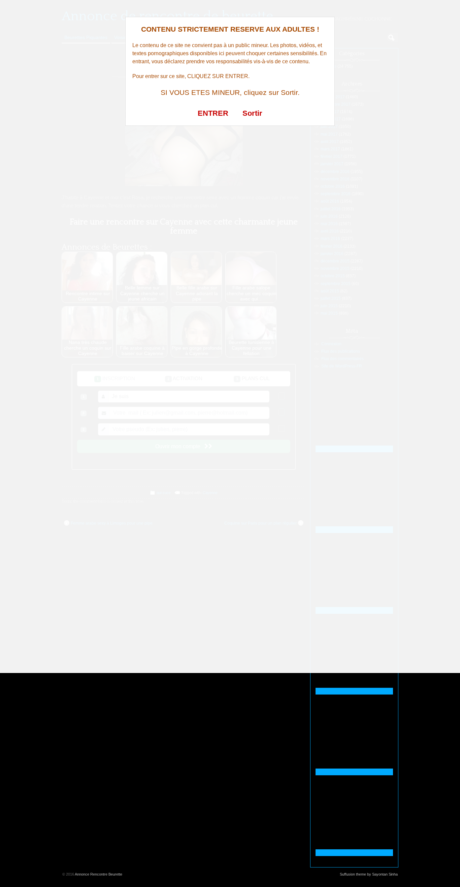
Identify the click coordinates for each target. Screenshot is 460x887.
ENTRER (213, 113)
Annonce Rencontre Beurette (98, 874)
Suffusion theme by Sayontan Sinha (369, 874)
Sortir (252, 113)
